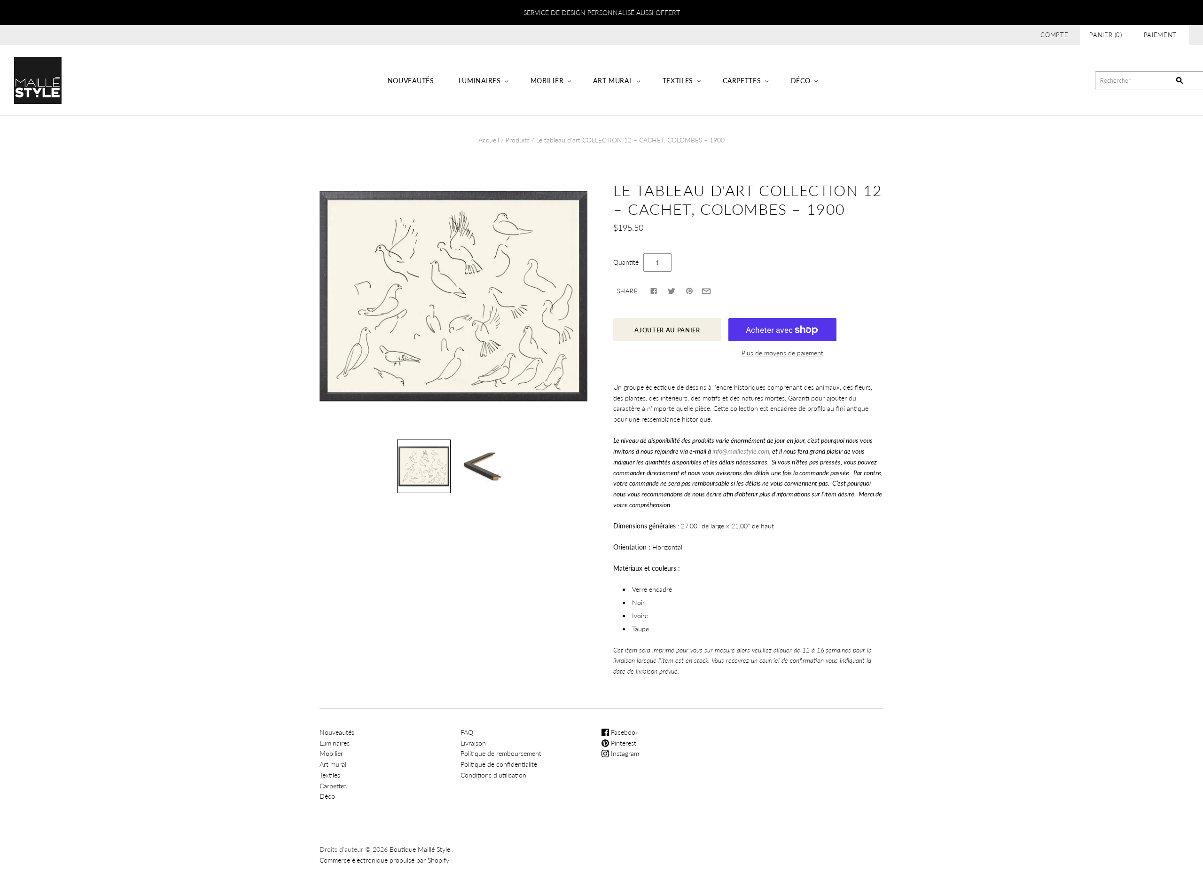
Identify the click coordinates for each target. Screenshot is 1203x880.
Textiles (678, 81)
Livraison (473, 743)
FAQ (467, 732)
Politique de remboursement (501, 753)
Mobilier (547, 81)
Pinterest (622, 743)
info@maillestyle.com (740, 451)
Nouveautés (411, 81)
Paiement (1160, 35)
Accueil (488, 140)
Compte (1054, 35)
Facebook (624, 732)
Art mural (613, 81)
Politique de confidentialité (499, 764)
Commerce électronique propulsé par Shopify (384, 860)
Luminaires (480, 81)
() (1105, 35)
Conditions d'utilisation (493, 775)
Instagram (624, 753)
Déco (801, 81)
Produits (518, 140)
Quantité (626, 262)
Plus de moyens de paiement (782, 353)
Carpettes (742, 81)
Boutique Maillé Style (420, 849)
